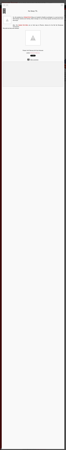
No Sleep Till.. (33, 11)
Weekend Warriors (35, 53)
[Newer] (4, 5)
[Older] (7, 5)
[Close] (62, 5)
